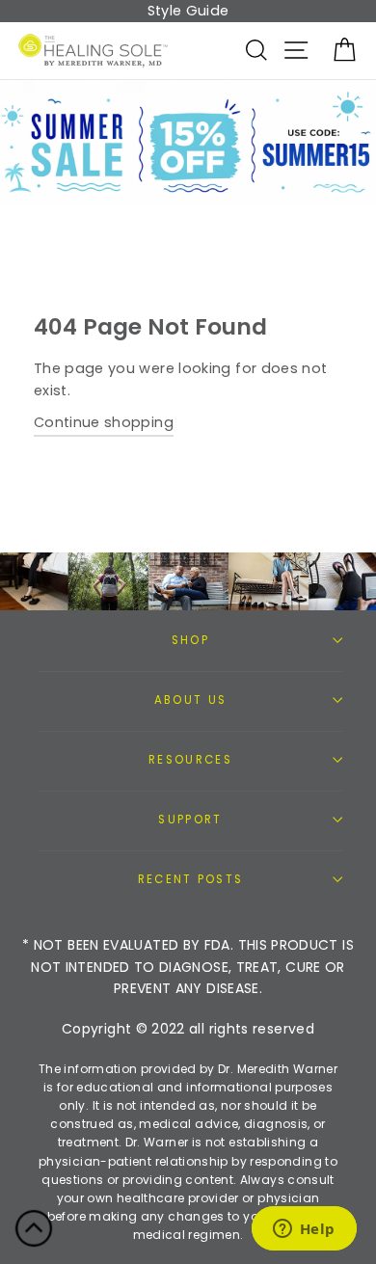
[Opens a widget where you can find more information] (304, 1230)
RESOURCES (190, 759)
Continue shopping (104, 422)
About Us (191, 700)
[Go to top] (34, 1231)
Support (190, 819)
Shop (190, 640)
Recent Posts (191, 879)
